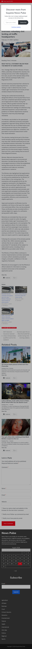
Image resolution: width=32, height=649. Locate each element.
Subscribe (23, 22)
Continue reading (16, 27)
